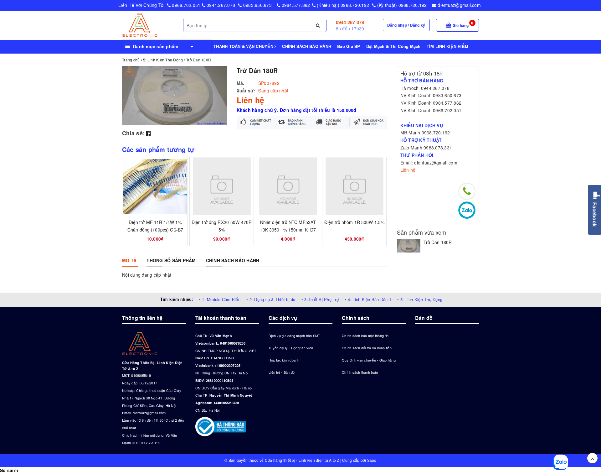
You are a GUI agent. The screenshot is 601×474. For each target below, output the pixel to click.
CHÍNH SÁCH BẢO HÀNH (306, 46)
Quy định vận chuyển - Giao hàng (369, 359)
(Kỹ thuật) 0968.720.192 (401, 5)
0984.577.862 (295, 5)
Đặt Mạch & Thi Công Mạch (393, 46)
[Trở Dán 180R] (408, 246)
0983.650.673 (257, 5)
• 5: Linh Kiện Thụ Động (419, 299)
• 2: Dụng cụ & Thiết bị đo (270, 299)
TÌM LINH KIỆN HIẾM (448, 46)
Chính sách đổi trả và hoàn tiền (367, 347)
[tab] (129, 260)
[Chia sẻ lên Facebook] (148, 133)
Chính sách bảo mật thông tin (365, 335)
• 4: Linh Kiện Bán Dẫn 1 (368, 299)
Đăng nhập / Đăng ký (406, 25)
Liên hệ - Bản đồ (282, 372)
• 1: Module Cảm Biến (219, 299)
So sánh (9, 470)
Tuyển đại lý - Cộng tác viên (291, 347)
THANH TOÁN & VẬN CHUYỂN (244, 46)
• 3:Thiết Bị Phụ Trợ (320, 299)
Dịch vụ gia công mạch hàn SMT (294, 335)
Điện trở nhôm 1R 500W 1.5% (354, 222)
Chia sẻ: (133, 133)
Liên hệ (408, 170)
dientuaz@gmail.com (458, 5)
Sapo (372, 460)
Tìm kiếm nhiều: (176, 299)
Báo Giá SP (348, 46)
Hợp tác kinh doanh (284, 359)
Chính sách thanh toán (360, 372)
